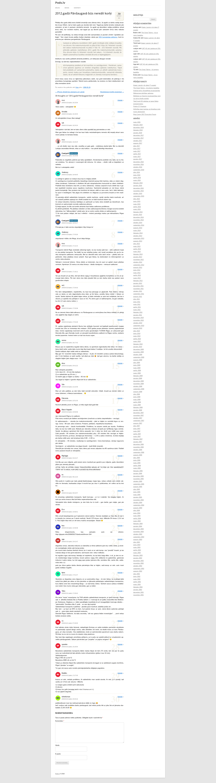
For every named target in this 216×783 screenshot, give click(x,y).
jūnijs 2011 (136, 302)
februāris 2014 (138, 233)
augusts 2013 (137, 241)
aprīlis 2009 (137, 370)
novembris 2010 (138, 320)
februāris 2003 (138, 555)
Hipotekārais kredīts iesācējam (112, 92)
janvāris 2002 (137, 590)
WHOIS (67, 8)
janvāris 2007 (137, 442)
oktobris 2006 (137, 450)
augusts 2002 (137, 571)
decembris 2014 (138, 217)
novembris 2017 (138, 138)
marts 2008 (137, 405)
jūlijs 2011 (136, 299)
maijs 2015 (136, 204)
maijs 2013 (136, 246)
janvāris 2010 (137, 347)
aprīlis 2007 (137, 434)
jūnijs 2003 (136, 545)
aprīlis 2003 (137, 550)
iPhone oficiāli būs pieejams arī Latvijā (69, 92)
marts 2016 (137, 180)
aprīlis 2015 (137, 207)
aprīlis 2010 (137, 339)
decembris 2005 (138, 476)
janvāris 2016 (137, 185)
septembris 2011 (138, 294)
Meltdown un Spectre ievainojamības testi (147, 96)
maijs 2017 (136, 151)
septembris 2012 (138, 265)
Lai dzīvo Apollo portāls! (141, 98)
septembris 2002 (138, 568)
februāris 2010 (138, 344)
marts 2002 (137, 584)
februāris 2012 (138, 281)
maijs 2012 (136, 273)
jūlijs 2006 (136, 458)
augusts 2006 (137, 455)
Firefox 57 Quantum (139, 106)
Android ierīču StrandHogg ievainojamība (146, 91)
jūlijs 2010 (136, 331)
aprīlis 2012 (137, 275)
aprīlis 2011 (137, 307)
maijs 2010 (136, 336)
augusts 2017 (137, 143)
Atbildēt (120, 100)
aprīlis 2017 (137, 154)
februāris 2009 (138, 376)
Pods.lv (60, 3)
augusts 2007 (137, 423)
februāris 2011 (137, 312)
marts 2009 (137, 373)
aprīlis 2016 (137, 178)
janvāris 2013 (137, 257)
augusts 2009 (137, 360)
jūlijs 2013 (136, 244)
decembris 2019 (138, 127)
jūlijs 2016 (136, 172)
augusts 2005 (137, 487)
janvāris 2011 (137, 315)
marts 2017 (137, 156)
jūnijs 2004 (136, 513)
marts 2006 (137, 468)
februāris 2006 (138, 471)
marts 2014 (137, 230)
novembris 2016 (138, 164)
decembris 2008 (138, 381)
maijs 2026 (136, 122)
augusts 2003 (137, 539)
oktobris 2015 (137, 193)
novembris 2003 (138, 531)
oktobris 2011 (137, 291)
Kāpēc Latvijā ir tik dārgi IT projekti (144, 85)
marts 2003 (137, 553)
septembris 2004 (138, 505)
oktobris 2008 (137, 386)
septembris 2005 (138, 484)
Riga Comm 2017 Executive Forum (144, 114)
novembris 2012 (138, 259)
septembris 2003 (138, 537)
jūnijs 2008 (136, 397)
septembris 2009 (138, 357)
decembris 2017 (138, 135)
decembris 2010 (138, 317)
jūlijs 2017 (136, 146)
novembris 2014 (138, 220)
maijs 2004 (136, 516)
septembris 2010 (138, 325)
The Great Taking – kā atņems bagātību (146, 88)
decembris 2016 (138, 162)
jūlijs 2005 (136, 489)
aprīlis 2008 (137, 402)
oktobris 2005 (137, 481)
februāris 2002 (138, 587)
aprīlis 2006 (137, 465)
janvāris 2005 (137, 497)
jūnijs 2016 (136, 175)
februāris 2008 (138, 407)
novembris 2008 (138, 384)
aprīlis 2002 (137, 582)
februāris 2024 (138, 125)
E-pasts (58, 754)
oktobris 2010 (137, 323)
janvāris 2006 (137, 473)
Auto (77, 87)
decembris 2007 (138, 413)
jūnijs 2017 (136, 148)
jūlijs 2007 (136, 426)
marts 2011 (137, 310)
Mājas (57, 8)
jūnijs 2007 (136, 428)
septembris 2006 (138, 452)
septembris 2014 (138, 225)
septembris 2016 (138, 170)
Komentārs (59, 721)
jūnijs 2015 (136, 201)
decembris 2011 (138, 286)
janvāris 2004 (137, 526)
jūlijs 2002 (136, 574)
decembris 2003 (138, 529)
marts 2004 (137, 521)
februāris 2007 (138, 439)
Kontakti (77, 8)
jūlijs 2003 (136, 542)
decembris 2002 (138, 561)
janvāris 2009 (137, 378)
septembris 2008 (138, 389)
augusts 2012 (137, 267)
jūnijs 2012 (136, 270)
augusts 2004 (137, 508)
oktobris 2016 (137, 167)
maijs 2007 (136, 431)
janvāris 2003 (137, 558)
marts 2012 (137, 278)
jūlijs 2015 (136, 199)
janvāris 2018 (137, 133)
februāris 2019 (138, 130)
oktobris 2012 (137, 262)
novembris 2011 (138, 289)
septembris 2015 (138, 196)
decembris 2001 (138, 592)
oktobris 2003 (137, 534)
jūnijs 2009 (136, 365)
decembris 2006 (138, 444)
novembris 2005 (138, 479)
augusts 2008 (137, 392)
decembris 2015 (138, 188)
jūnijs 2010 (136, 333)
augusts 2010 (137, 328)
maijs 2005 (136, 495)
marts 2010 (137, 341)
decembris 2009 (138, 349)
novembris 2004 (138, 500)
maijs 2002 (136, 579)
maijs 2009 (136, 368)
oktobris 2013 (137, 236)
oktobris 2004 (137, 502)
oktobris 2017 (137, 141)
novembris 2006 (138, 447)
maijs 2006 (136, 463)
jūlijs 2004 (136, 510)
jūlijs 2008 (136, 394)
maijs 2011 (136, 304)
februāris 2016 (138, 183)
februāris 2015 (138, 212)
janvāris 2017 (137, 159)
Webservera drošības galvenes (143, 93)
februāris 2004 (138, 523)
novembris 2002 (138, 563)
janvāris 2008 (137, 410)
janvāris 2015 (137, 214)
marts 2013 (137, 251)
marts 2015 (137, 209)
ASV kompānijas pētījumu (108, 37)
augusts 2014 (137, 228)
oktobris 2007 (137, 418)
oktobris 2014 (137, 222)
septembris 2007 (138, 420)
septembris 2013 (138, 238)
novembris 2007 (138, 415)
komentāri (119, 15)
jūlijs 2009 (136, 362)
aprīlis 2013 (137, 249)
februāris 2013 (138, 254)
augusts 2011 (137, 296)
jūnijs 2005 (136, 492)
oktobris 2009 (137, 354)
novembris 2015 (138, 191)
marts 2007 (137, 436)
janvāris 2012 (137, 283)
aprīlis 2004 (137, 518)
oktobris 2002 (137, 566)
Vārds (57, 745)
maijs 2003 (136, 547)
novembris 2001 (138, 595)
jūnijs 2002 (136, 576)
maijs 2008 (136, 399)
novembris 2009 (138, 352)
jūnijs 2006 (136, 460)
